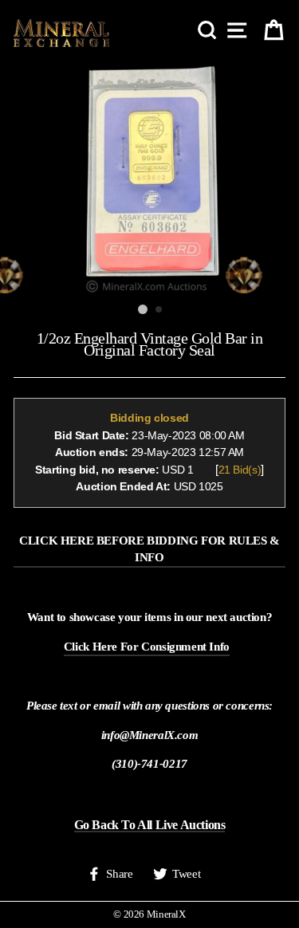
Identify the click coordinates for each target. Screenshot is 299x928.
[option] (149, 179)
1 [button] (143, 309)
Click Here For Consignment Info (147, 646)
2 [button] (159, 310)
